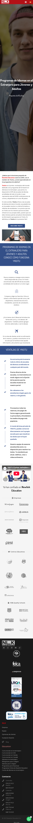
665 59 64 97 (10, 788)
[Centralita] (4, 781)
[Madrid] (4, 785)
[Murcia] (4, 805)
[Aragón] (4, 800)
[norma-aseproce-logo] (16, 681)
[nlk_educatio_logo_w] (5, 2)
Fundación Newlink (8, 738)
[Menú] (26, 2)
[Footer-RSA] (16, 654)
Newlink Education (8, 178)
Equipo (4, 731)
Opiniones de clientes (9, 734)
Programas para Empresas (10, 766)
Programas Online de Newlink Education (15, 768)
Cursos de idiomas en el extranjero (13, 770)
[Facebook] (4, 648)
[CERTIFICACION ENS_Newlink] (16, 691)
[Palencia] (4, 809)
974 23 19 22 (10, 783)
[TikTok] (19, 648)
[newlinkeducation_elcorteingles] (9, 504)
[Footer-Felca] (16, 664)
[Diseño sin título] (16, 671)
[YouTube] (16, 648)
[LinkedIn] (12, 648)
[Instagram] (8, 648)
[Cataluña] (4, 791)
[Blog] (4, 742)
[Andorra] (4, 795)
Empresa (5, 727)
